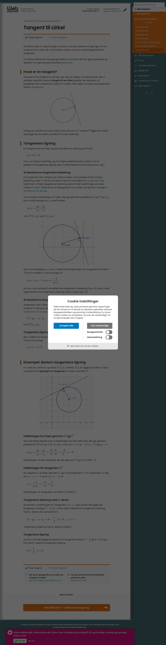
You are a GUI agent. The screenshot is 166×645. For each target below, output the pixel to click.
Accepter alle (66, 325)
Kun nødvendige (99, 325)
